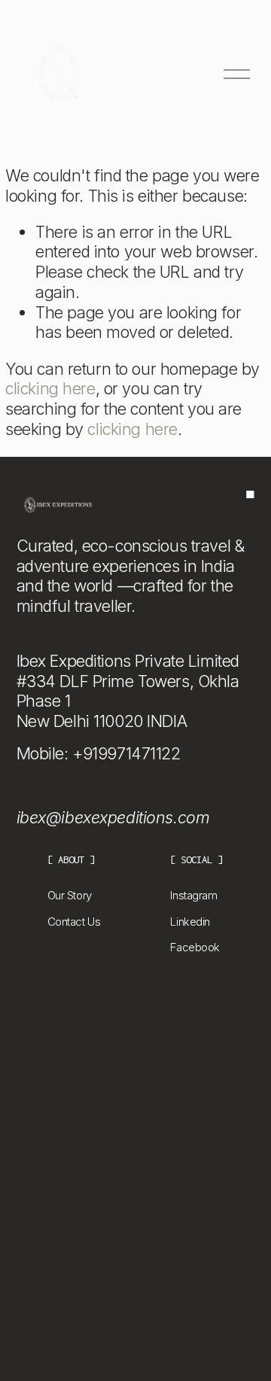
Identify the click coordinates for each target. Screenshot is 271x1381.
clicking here (50, 388)
